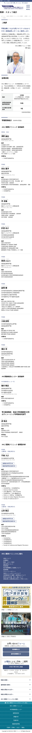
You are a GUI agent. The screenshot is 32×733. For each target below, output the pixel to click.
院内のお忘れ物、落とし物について (13, 577)
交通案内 (25, 3)
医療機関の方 (16, 649)
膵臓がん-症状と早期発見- (9, 636)
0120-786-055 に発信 (16, 666)
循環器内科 (16, 713)
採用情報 (5, 569)
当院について (7, 558)
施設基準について (8, 564)
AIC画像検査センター (16, 709)
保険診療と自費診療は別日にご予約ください (15, 579)
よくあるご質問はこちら (16, 663)
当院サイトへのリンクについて (12, 573)
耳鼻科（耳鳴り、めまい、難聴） (16, 727)
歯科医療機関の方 (16, 654)
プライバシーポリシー (9, 571)
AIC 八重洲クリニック (16, 706)
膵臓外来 (16, 716)
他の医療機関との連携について (12, 567)
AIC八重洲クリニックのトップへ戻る (17, 703)
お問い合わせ (18, 3)
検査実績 (5, 566)
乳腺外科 (16, 720)
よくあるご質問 (9, 3)
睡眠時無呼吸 (16, 724)
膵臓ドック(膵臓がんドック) (9, 609)
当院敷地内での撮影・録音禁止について (14, 575)
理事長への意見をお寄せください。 (16, 646)
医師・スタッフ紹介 (8, 562)
